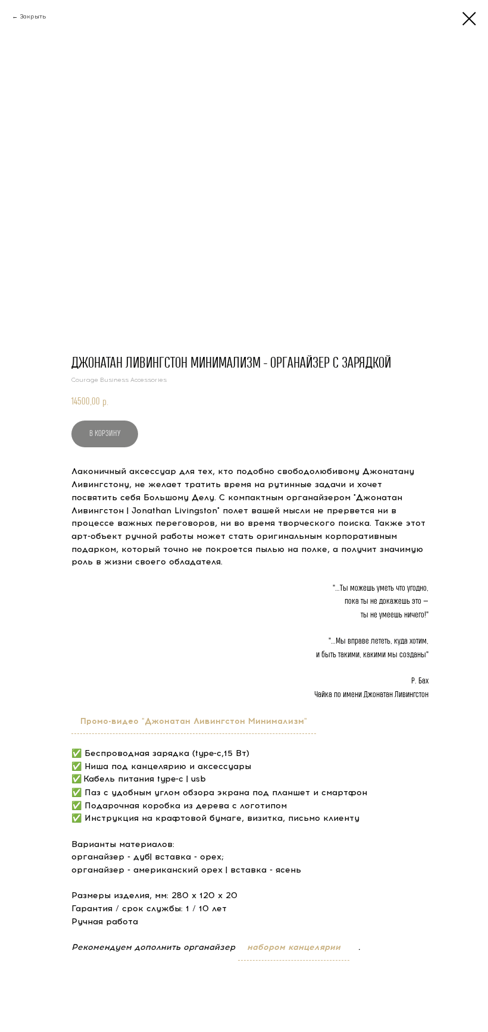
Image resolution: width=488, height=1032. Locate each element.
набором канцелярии (293, 947)
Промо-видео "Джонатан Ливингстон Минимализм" (193, 721)
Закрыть (33, 16)
